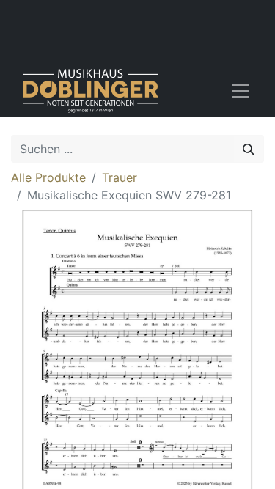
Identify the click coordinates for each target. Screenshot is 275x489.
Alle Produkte (48, 177)
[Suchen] (248, 149)
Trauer (119, 177)
